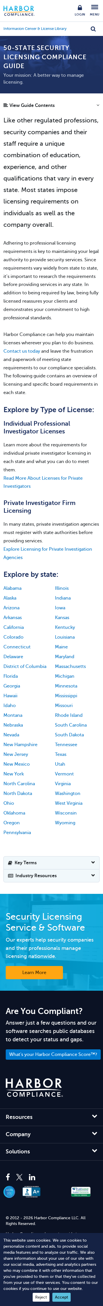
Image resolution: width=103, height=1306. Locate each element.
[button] (51, 107)
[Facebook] (9, 1177)
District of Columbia (24, 666)
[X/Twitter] (19, 1177)
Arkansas (12, 617)
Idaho (9, 705)
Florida (10, 676)
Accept (61, 1297)
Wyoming (65, 822)
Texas (60, 754)
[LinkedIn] (32, 1177)
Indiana (63, 598)
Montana (12, 715)
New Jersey (15, 754)
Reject (41, 1297)
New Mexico (16, 764)
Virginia (63, 783)
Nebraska (13, 725)
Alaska (9, 598)
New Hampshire (20, 744)
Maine (61, 647)
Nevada (11, 734)
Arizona (11, 607)
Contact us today (21, 351)
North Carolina (19, 783)
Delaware (13, 656)
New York (13, 774)
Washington (67, 793)
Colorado (13, 637)
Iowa (60, 607)
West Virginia (68, 803)
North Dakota (17, 793)
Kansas (62, 617)
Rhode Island (69, 715)
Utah (60, 764)
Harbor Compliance (22, 11)
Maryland (64, 656)
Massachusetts (70, 666)
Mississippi (66, 695)
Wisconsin (66, 813)
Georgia (11, 686)
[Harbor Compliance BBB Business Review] (34, 1192)
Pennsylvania (17, 832)
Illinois (62, 588)
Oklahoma (14, 813)
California (13, 627)
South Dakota (69, 734)
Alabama (12, 588)
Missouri (64, 705)
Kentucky (65, 627)
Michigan (64, 676)
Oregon (11, 822)
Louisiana (65, 637)
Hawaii (10, 695)
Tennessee (66, 744)
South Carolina (71, 725)
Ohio (8, 803)
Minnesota (66, 686)
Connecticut (17, 647)
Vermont (64, 774)
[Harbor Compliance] (34, 1087)
